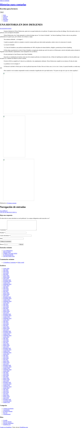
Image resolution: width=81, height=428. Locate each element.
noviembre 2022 (7, 332)
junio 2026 (6, 271)
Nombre (2, 232)
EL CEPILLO (3, 211)
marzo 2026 (6, 275)
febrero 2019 (6, 396)
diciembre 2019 (7, 382)
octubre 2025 (6, 282)
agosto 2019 (6, 388)
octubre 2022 (6, 334)
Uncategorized (6, 414)
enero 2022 (6, 347)
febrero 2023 (6, 328)
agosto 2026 (6, 268)
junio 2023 (6, 322)
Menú (2, 12)
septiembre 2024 (7, 301)
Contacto (5, 20)
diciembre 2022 (7, 331)
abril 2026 (5, 274)
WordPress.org (7, 424)
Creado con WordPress (5, 427)
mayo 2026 (6, 272)
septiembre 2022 (7, 335)
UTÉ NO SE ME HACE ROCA (8, 212)
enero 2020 (6, 381)
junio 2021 (6, 356)
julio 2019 (5, 389)
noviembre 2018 (7, 401)
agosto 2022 (6, 337)
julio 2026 (5, 270)
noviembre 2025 (7, 281)
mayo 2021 (6, 358)
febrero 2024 (6, 311)
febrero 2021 (6, 362)
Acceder (5, 420)
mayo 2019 (6, 392)
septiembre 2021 (7, 352)
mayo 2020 (6, 375)
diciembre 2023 (7, 314)
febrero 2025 (6, 294)
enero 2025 (6, 295)
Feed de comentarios (8, 423)
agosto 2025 (6, 285)
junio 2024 (6, 305)
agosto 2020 (6, 371)
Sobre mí (5, 16)
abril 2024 (5, 308)
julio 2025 (5, 287)
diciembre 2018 (7, 399)
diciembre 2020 (7, 365)
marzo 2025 (6, 292)
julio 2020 (5, 372)
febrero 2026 (6, 277)
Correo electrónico (5, 235)
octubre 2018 (6, 402)
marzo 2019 (6, 395)
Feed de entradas (7, 421)
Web (1, 238)
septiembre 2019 (7, 386)
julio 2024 (5, 304)
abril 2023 (5, 325)
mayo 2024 (6, 307)
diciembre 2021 (7, 348)
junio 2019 (6, 391)
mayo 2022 (6, 341)
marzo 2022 (6, 344)
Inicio (4, 15)
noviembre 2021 (7, 349)
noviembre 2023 (7, 315)
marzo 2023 (6, 327)
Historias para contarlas (13, 4)
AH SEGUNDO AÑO (9, 256)
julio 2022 (5, 338)
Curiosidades (6, 410)
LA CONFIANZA (8, 250)
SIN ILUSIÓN (7, 252)
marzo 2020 (6, 378)
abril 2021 (5, 359)
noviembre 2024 (7, 298)
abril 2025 (5, 291)
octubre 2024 (6, 300)
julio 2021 (5, 355)
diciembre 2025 (7, 280)
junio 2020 (6, 374)
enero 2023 (6, 329)
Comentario (3, 230)
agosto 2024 (6, 302)
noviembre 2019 (7, 384)
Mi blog (5, 18)
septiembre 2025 (7, 284)
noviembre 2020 (7, 366)
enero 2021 (6, 364)
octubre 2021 (6, 351)
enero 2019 (6, 398)
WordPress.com (24, 427)
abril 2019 (5, 393)
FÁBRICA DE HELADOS (10, 253)
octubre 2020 (6, 368)
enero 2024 (6, 312)
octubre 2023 (6, 317)
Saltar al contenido (4, 0)
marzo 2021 (6, 361)
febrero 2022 (6, 345)
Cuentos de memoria (8, 408)
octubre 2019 (6, 385)
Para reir (5, 412)
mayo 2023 (6, 324)
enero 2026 (6, 278)
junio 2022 (6, 339)
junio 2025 (6, 288)
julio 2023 (5, 321)
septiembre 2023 (7, 318)
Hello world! (21, 262)
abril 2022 (5, 342)
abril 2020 (5, 376)
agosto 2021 (6, 354)
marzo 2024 (6, 310)
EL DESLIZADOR (8, 255)
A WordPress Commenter (9, 262)
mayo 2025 (6, 290)
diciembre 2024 (7, 297)
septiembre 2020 (7, 369)
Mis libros (5, 19)
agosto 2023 (6, 319)
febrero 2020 (6, 379)
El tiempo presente (11, 203)
